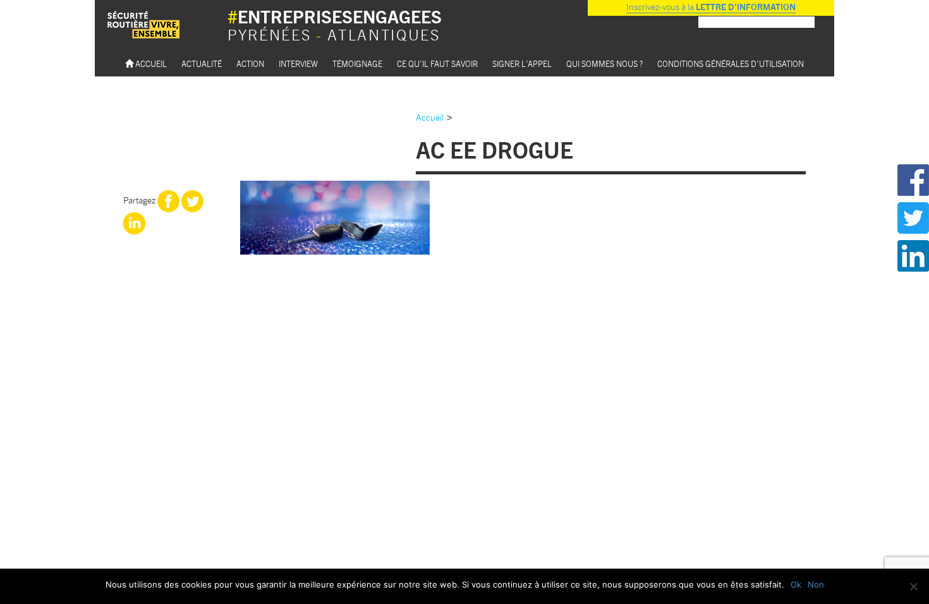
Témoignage (357, 63)
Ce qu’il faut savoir (437, 63)
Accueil (150, 63)
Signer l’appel (522, 63)
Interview (298, 63)
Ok (796, 584)
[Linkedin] (134, 221)
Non (816, 584)
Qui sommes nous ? (604, 63)
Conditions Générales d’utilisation (730, 63)
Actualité (201, 63)
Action (250, 63)
